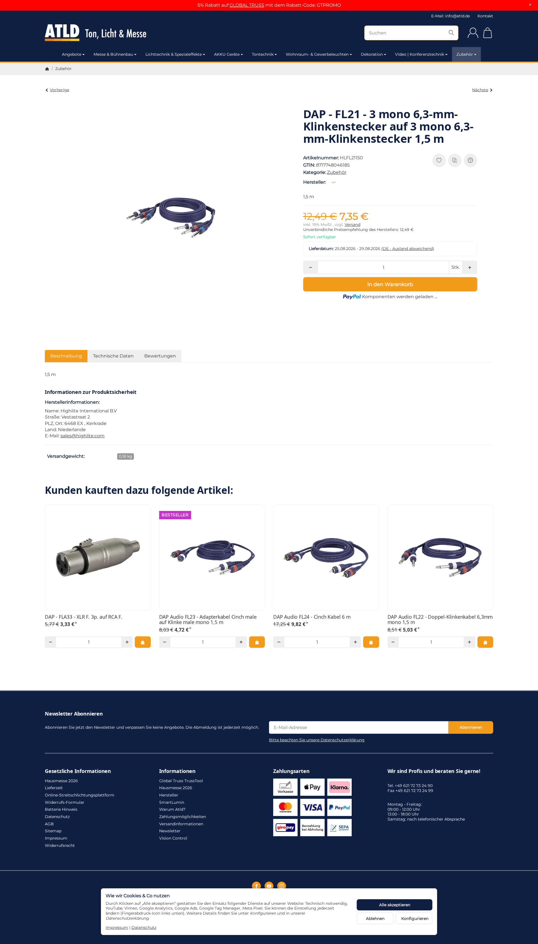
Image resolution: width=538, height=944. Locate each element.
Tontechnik (262, 54)
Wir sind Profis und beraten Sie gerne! (434, 771)
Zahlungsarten (291, 771)
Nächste (480, 90)
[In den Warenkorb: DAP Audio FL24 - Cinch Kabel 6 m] (371, 642)
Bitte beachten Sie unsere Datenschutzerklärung (317, 740)
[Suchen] (451, 32)
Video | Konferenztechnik (419, 54)
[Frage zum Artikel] (470, 160)
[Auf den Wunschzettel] (439, 160)
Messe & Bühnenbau (113, 54)
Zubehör (464, 54)
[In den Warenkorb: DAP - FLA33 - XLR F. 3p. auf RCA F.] (142, 642)
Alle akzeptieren (394, 905)
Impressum (117, 927)
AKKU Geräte (227, 54)
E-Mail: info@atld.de (450, 16)
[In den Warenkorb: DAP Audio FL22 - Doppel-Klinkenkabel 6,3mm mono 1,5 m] (485, 642)
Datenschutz (143, 927)
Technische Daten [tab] (113, 356)
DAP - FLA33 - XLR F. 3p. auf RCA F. (83, 617)
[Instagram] (281, 886)
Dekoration (372, 54)
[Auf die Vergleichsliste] (455, 160)
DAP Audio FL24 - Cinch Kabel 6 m (312, 617)
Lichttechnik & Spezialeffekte (173, 54)
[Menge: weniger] (310, 267)
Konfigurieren (414, 918)
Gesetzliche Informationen (78, 771)
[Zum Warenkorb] (487, 32)
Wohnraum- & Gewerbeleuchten (317, 54)
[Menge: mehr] (469, 267)
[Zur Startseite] (112, 32)
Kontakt (485, 16)
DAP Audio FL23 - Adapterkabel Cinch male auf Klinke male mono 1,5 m (208, 619)
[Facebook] (256, 886)
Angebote (71, 54)
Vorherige (59, 90)
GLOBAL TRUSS (246, 5)
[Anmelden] (473, 32)
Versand (352, 224)
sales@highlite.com (83, 435)
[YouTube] (269, 886)
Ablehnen (375, 918)
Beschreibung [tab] (66, 356)
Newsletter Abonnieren (74, 714)
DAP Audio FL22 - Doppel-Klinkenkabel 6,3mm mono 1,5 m (440, 619)
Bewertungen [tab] (160, 356)
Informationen (177, 771)
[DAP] (335, 182)
